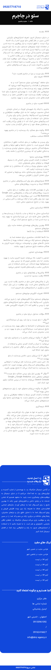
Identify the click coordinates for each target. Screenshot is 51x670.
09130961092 (40, 622)
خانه (31, 21)
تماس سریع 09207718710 (25, 667)
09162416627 (40, 632)
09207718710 (12, 7)
